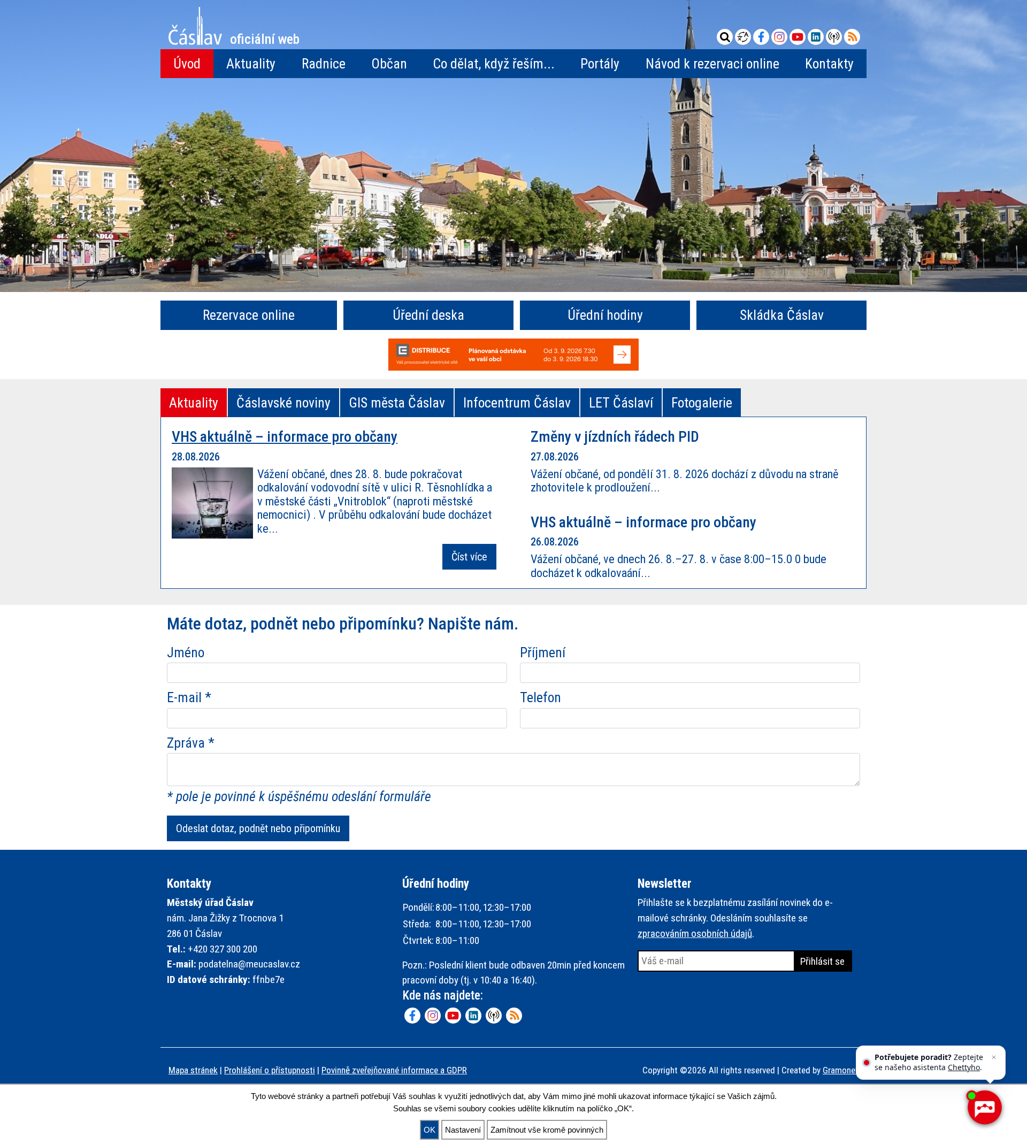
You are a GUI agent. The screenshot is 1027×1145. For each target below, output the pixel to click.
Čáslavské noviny (283, 403)
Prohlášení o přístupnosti (269, 1070)
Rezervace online (249, 315)
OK (429, 1129)
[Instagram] (779, 37)
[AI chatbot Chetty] (984, 1107)
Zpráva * (190, 743)
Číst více (469, 556)
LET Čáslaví (621, 403)
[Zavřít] (994, 1057)
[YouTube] (798, 37)
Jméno (185, 652)
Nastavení (463, 1129)
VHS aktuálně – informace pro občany (284, 436)
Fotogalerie (701, 403)
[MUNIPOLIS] (834, 37)
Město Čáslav (265, 37)
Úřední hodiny (605, 315)
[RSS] (852, 37)
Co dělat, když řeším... (494, 64)
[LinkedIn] (816, 37)
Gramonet (841, 1070)
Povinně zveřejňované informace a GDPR (394, 1070)
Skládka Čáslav (782, 315)
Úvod (187, 64)
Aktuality (250, 64)
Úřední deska (428, 315)
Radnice (324, 64)
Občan (389, 64)
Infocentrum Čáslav (517, 403)
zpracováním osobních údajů (695, 933)
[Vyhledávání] (725, 37)
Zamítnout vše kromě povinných (546, 1129)
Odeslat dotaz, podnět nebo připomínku (258, 828)
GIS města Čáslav (397, 403)
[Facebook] (761, 37)
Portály (599, 64)
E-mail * (189, 697)
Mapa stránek (193, 1070)
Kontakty (829, 64)
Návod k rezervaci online (712, 64)
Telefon (540, 697)
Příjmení (542, 652)
